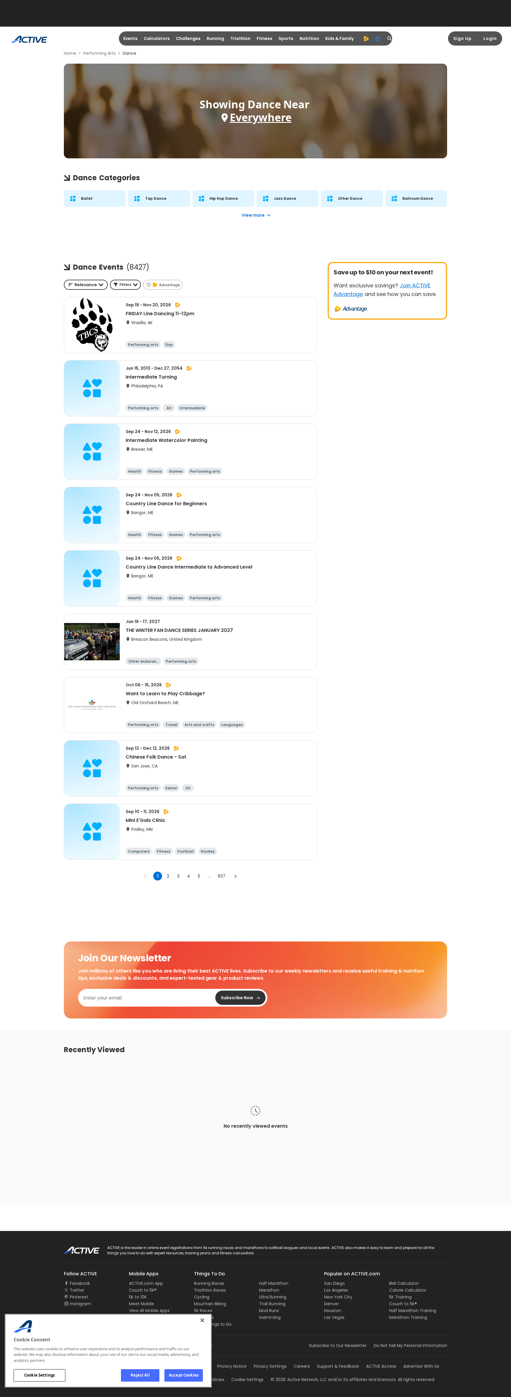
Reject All (140, 1375)
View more (253, 215)
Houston (332, 1311)
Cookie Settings (39, 1375)
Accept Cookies (183, 1375)
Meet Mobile (141, 1304)
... (209, 876)
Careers (302, 1366)
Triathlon (240, 38)
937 (221, 876)
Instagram (80, 1304)
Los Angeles (336, 1290)
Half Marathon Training (412, 1311)
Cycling (201, 1297)
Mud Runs (269, 1311)
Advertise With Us (421, 1366)
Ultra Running (272, 1297)
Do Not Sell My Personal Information (410, 1345)
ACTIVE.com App (146, 1283)
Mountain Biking (210, 1304)
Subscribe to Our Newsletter (338, 1345)
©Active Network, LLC (299, 1379)
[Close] (202, 1320)
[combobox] (86, 285)
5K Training (400, 1297)
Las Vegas (334, 1317)
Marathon (269, 1290)
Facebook (80, 1283)
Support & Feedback (338, 1366)
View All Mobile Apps (149, 1311)
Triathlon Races (210, 1290)
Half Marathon (273, 1283)
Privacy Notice (232, 1366)
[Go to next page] (235, 876)
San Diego (334, 1283)
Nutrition (309, 38)
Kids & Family (339, 38)
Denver (331, 1304)
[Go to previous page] (145, 876)
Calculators (157, 38)
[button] (125, 285)
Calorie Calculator (407, 1290)
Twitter (77, 1290)
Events (130, 38)
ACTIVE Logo (76, 1248)
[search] (389, 38)
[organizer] (378, 38)
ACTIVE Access (381, 1366)
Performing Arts (99, 53)
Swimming (270, 1317)
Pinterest (79, 1297)
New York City (338, 1297)
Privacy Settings (270, 1366)
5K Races (203, 1311)
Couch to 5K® (143, 1290)
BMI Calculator (404, 1283)
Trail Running (272, 1304)
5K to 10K (138, 1297)
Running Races (209, 1283)
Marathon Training (408, 1317)
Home (70, 53)
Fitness (264, 38)
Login (490, 38)
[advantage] (366, 38)
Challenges (188, 38)
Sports (286, 38)
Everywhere (261, 117)
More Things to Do (213, 1324)
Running (215, 38)
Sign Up (462, 38)
